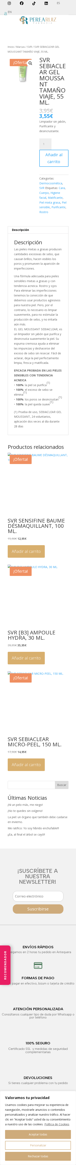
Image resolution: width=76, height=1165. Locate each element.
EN (10, 12)
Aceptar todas (38, 1134)
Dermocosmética (50, 183)
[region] (38, 1128)
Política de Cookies (56, 1124)
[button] (30, 63)
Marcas (20, 47)
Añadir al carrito (53, 158)
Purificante (58, 207)
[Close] (71, 1094)
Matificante (55, 198)
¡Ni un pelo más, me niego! (25, 805)
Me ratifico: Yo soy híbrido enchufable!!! (33, 828)
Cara (62, 188)
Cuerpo (44, 193)
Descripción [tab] (20, 230)
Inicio (11, 47)
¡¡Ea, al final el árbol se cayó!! (26, 834)
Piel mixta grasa (49, 202)
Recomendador (5, 965)
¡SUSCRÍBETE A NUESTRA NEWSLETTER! (37, 876)
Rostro (43, 212)
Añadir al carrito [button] (26, 551)
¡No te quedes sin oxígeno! (25, 811)
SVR (29, 47)
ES (58, 3)
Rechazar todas (38, 1156)
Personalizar (38, 1145)
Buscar (61, 785)
